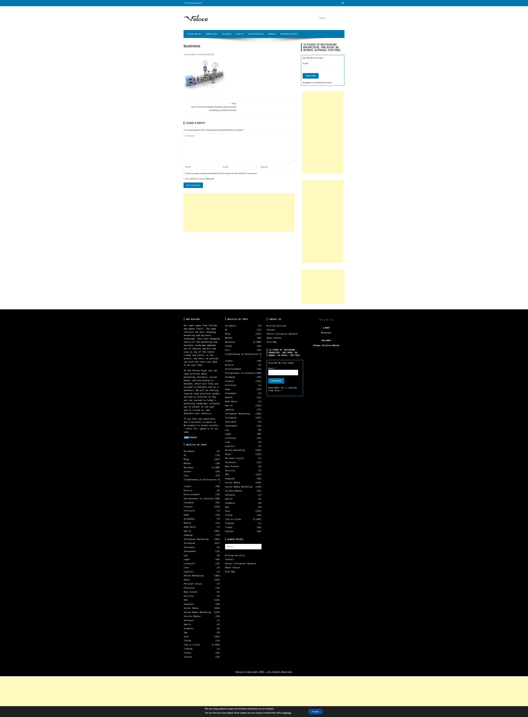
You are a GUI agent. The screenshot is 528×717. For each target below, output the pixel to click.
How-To (240, 34)
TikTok (187, 640)
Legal (187, 559)
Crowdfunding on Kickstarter (200, 479)
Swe (185, 632)
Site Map (230, 571)
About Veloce (232, 567)
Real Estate (190, 592)
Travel (187, 653)
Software (189, 620)
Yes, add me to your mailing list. (200, 179)
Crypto (187, 486)
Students (189, 628)
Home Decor (190, 527)
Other (187, 580)
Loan (186, 567)
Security (189, 596)
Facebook (189, 502)
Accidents (189, 451)
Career (187, 471)
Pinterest (189, 588)
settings (287, 712)
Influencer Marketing (196, 539)
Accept (315, 711)
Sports (187, 624)
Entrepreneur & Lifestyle (198, 498)
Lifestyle (189, 563)
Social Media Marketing (197, 612)
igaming (188, 535)
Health (187, 523)
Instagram (189, 543)
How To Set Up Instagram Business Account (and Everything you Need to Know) (213, 106)
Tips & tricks (192, 645)
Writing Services (289, 34)
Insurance (189, 547)
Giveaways (189, 519)
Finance (272, 34)
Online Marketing (194, 575)
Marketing (211, 34)
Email (306, 63)
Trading (188, 649)
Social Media (194, 34)
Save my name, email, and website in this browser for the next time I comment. (221, 173)
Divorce (188, 490)
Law (185, 555)
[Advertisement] (239, 212)
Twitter (188, 657)
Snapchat (189, 604)
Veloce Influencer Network (240, 563)
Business (227, 34)
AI (185, 455)
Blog (186, 459)
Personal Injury (193, 584)
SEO (185, 600)
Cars (186, 475)
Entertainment (192, 494)
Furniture (189, 510)
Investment (190, 551)
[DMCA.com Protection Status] (190, 437)
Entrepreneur (256, 34)
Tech (186, 636)
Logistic (189, 571)
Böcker (187, 463)
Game (186, 515)
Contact (229, 559)
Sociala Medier (192, 616)
